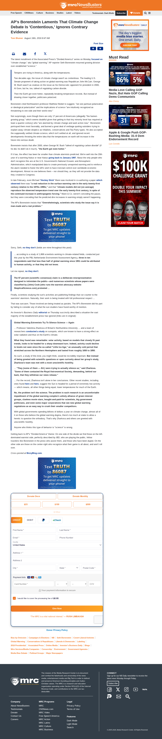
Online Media (52, 645)
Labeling (81, 641)
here (27, 384)
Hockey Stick (47, 180)
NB (53, 638)
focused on (97, 59)
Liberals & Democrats (65, 641)
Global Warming (18, 641)
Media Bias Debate (19, 653)
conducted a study (35, 331)
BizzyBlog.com (34, 453)
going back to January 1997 (62, 158)
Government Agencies (78, 649)
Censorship (47, 649)
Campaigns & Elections (39, 638)
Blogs (87, 645)
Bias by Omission (18, 638)
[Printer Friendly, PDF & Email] (24, 54)
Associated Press (36, 645)
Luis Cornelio (114, 144)
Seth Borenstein (64, 638)
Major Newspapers (54, 653)
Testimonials (97, 13)
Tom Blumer (17, 38)
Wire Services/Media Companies (25, 649)
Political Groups (37, 653)
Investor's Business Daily (71, 645)
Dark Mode (109, 13)
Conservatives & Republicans (40, 641)
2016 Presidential (18, 645)
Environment (60, 649)
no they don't (29, 247)
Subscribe (121, 13)
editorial (43, 312)
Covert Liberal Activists (83, 638)
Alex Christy (114, 101)
